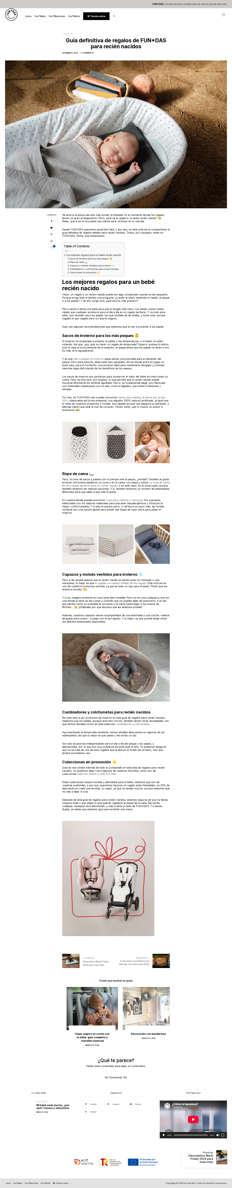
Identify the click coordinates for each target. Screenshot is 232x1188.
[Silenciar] (217, 1135)
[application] (193, 1119)
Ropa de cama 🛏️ (79, 262)
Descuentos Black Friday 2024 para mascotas (201, 1159)
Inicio (29, 16)
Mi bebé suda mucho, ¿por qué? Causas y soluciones (52, 1107)
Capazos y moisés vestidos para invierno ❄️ (92, 265)
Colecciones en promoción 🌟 (85, 272)
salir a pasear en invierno (88, 358)
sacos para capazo (129, 397)
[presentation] (69, 1013)
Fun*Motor (74, 16)
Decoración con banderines (144, 1033)
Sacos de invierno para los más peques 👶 (90, 258)
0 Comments (88, 53)
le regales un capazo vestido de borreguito (120, 583)
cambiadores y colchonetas (132, 724)
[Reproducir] (163, 1135)
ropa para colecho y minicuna (124, 500)
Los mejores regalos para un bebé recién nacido (93, 255)
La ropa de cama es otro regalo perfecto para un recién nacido (116, 484)
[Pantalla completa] (222, 1135)
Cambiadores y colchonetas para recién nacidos (94, 269)
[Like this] (52, 247)
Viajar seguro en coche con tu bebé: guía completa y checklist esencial (88, 1037)
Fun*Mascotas (57, 16)
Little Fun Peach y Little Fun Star (96, 773)
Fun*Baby (40, 16)
